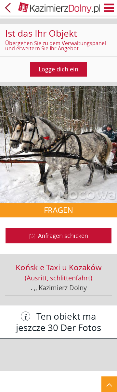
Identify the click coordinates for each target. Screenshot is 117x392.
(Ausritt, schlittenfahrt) (58, 278)
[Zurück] (8, 8)
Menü (109, 8)
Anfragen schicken (63, 235)
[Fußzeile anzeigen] (109, 384)
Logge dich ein (58, 69)
